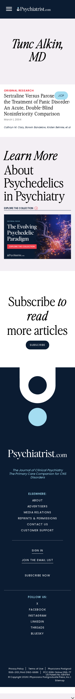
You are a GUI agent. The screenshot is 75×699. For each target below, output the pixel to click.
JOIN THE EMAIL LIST (37, 560)
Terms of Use (35, 668)
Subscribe (37, 345)
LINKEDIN (37, 622)
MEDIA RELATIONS (37, 512)
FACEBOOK (37, 610)
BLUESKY (37, 634)
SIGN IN (37, 550)
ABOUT (37, 500)
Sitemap (59, 680)
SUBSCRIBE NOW (37, 575)
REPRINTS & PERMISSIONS (37, 518)
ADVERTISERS (37, 506)
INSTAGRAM (37, 616)
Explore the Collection (18, 208)
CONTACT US (37, 524)
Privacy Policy (16, 668)
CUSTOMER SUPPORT (37, 530)
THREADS (38, 628)
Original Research (19, 90)
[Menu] (9, 9)
